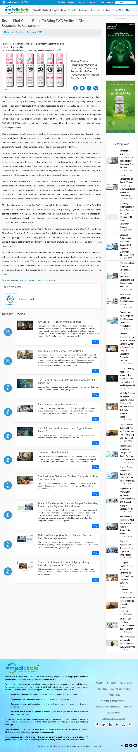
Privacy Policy (113, 695)
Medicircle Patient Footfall (113, 718)
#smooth (42, 280)
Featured (47, 10)
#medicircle (50, 280)
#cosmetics (24, 280)
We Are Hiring (126, 683)
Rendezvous (84, 10)
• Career (80, 2)
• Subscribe (71, 2)
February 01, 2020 (34, 32)
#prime (31, 280)
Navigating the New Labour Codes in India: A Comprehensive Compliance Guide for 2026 (127, 160)
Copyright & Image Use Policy (114, 701)
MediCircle (8, 32)
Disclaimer (127, 706)
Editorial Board (113, 712)
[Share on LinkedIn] (89, 87)
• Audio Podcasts (106, 2)
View (95, 342)
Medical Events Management (107, 706)
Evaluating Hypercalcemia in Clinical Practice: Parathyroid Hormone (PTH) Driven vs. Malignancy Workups (127, 216)
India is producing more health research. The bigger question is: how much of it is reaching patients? (127, 378)
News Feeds (101, 689)
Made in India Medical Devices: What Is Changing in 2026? (127, 301)
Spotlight (37, 10)
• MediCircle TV (92, 2)
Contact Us (112, 683)
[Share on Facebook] (75, 87)
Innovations (96, 10)
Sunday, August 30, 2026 (17, 2)
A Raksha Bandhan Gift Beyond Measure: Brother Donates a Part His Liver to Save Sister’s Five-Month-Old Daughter (127, 406)
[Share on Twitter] (82, 87)
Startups (106, 10)
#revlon (10, 280)
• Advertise (61, 2)
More (128, 10)
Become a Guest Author (121, 689)
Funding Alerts (118, 10)
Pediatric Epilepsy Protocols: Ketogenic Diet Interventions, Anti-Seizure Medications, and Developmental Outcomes (127, 276)
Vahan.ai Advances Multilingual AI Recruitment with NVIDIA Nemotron (127, 643)
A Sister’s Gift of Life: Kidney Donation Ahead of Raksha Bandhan (127, 625)
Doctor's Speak (59, 10)
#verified (16, 280)
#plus (37, 280)
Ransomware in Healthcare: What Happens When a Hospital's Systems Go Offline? (127, 526)
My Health (72, 10)
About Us (99, 683)
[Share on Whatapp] (96, 87)
